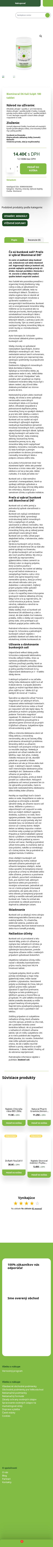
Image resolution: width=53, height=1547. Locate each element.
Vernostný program (12, 1370)
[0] (19, 1543)
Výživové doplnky (36, 189)
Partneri (6, 1478)
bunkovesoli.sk (33, 639)
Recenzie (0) (34, 239)
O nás (5, 1472)
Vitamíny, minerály (22, 189)
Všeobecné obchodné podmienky (19, 1386)
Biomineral (17, 191)
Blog (4, 1475)
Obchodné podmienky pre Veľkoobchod (22, 1389)
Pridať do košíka (33, 169)
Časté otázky (8, 1412)
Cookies (6, 1415)
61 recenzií (37, 1208)
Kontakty (6, 1482)
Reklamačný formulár (13, 1396)
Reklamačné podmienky (14, 1392)
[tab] (14, 240)
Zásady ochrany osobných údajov (19, 1399)
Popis (14, 239)
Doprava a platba (11, 1409)
